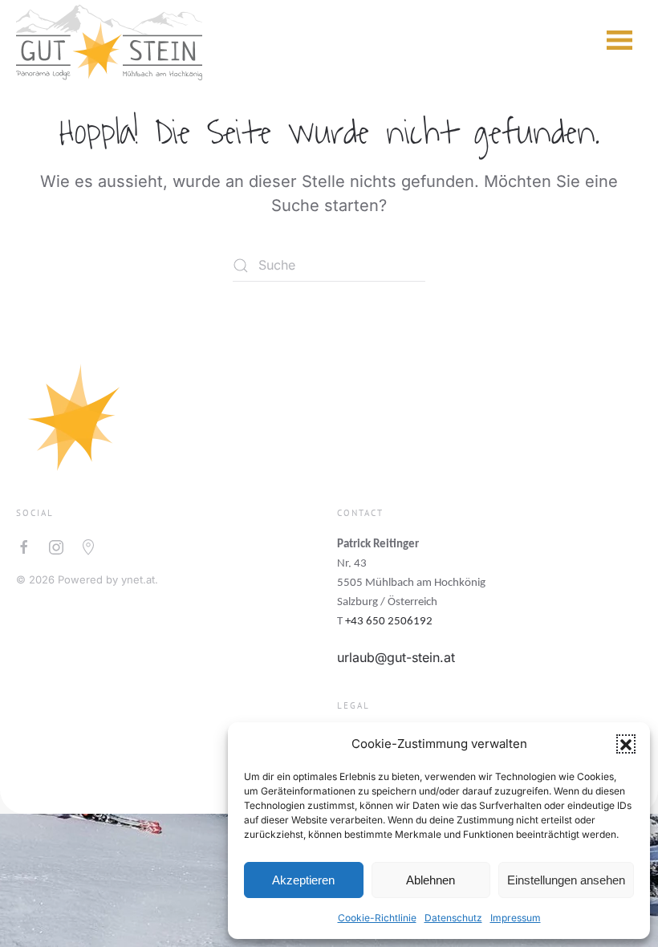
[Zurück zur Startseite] (109, 40)
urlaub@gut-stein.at (396, 657)
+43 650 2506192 (389, 622)
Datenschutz (453, 918)
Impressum (515, 918)
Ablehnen (430, 880)
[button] (626, 744)
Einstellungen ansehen (566, 880)
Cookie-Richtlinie (377, 918)
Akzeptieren (303, 880)
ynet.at (138, 579)
